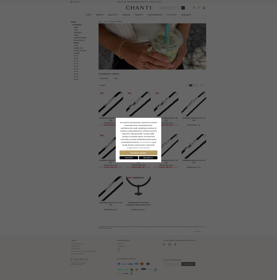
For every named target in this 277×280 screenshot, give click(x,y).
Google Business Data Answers (138, 148)
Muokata (148, 158)
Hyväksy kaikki (138, 153)
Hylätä (129, 158)
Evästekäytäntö (145, 142)
